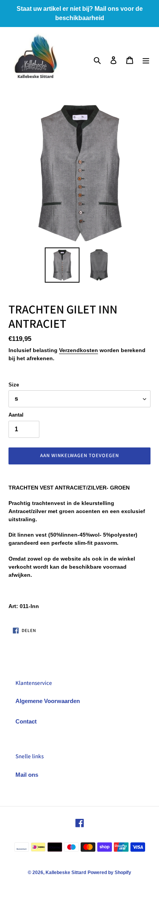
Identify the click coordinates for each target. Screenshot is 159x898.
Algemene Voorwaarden (47, 701)
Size (13, 385)
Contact (26, 721)
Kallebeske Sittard (66, 872)
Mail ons (26, 774)
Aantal (16, 415)
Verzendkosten (78, 350)
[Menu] (146, 60)
